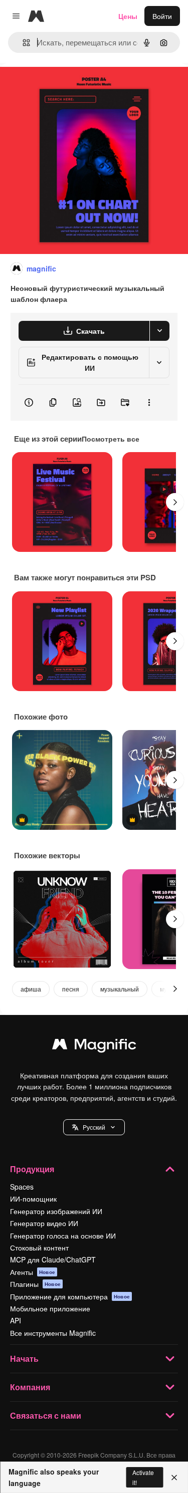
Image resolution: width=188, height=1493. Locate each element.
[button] (94, 1127)
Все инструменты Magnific (53, 1333)
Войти (162, 16)
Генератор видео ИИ (44, 1223)
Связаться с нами (45, 1415)
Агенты (32, 1272)
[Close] (174, 1478)
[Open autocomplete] (22, 42)
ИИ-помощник (33, 1199)
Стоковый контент (39, 1247)
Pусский (94, 1127)
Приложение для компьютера (70, 1296)
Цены (127, 16)
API (15, 1320)
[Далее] (175, 502)
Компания (30, 1387)
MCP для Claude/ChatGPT (53, 1259)
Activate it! (143, 1477)
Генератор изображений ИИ (56, 1211)
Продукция (32, 1169)
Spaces (22, 1187)
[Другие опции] (149, 403)
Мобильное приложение (50, 1308)
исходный (67, 85)
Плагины (35, 1284)
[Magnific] (94, 1046)
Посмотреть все (110, 439)
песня (70, 989)
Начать (24, 1358)
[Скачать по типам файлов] (159, 331)
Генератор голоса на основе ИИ (63, 1236)
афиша (31, 989)
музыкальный (119, 989)
